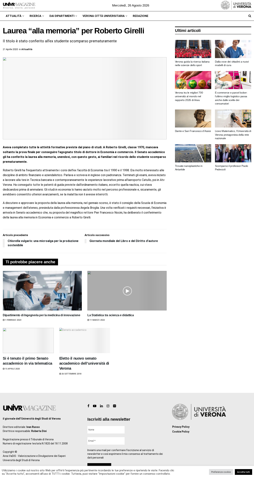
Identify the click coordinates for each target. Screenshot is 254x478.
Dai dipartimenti (61, 16)
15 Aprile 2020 (12, 369)
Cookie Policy (180, 431)
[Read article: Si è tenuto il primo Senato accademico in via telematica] (28, 340)
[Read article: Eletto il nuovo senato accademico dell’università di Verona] (84, 340)
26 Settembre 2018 (71, 374)
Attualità (13, 16)
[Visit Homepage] (19, 5)
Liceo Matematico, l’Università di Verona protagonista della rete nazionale (233, 135)
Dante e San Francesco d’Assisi (193, 131)
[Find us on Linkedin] (101, 406)
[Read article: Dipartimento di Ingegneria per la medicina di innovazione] (42, 290)
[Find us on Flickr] (114, 406)
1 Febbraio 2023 (12, 320)
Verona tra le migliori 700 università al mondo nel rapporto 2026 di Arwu (189, 96)
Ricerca (35, 16)
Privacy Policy (180, 426)
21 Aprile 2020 (10, 49)
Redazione (140, 16)
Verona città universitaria (104, 16)
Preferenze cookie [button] (221, 472)
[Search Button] (249, 16)
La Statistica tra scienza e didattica (110, 315)
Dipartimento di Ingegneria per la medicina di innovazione (41, 315)
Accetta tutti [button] (243, 472)
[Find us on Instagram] (108, 406)
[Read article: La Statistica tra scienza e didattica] (126, 290)
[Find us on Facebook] (88, 406)
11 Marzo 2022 (97, 320)
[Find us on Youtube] (94, 406)
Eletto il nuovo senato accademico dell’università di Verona (84, 363)
